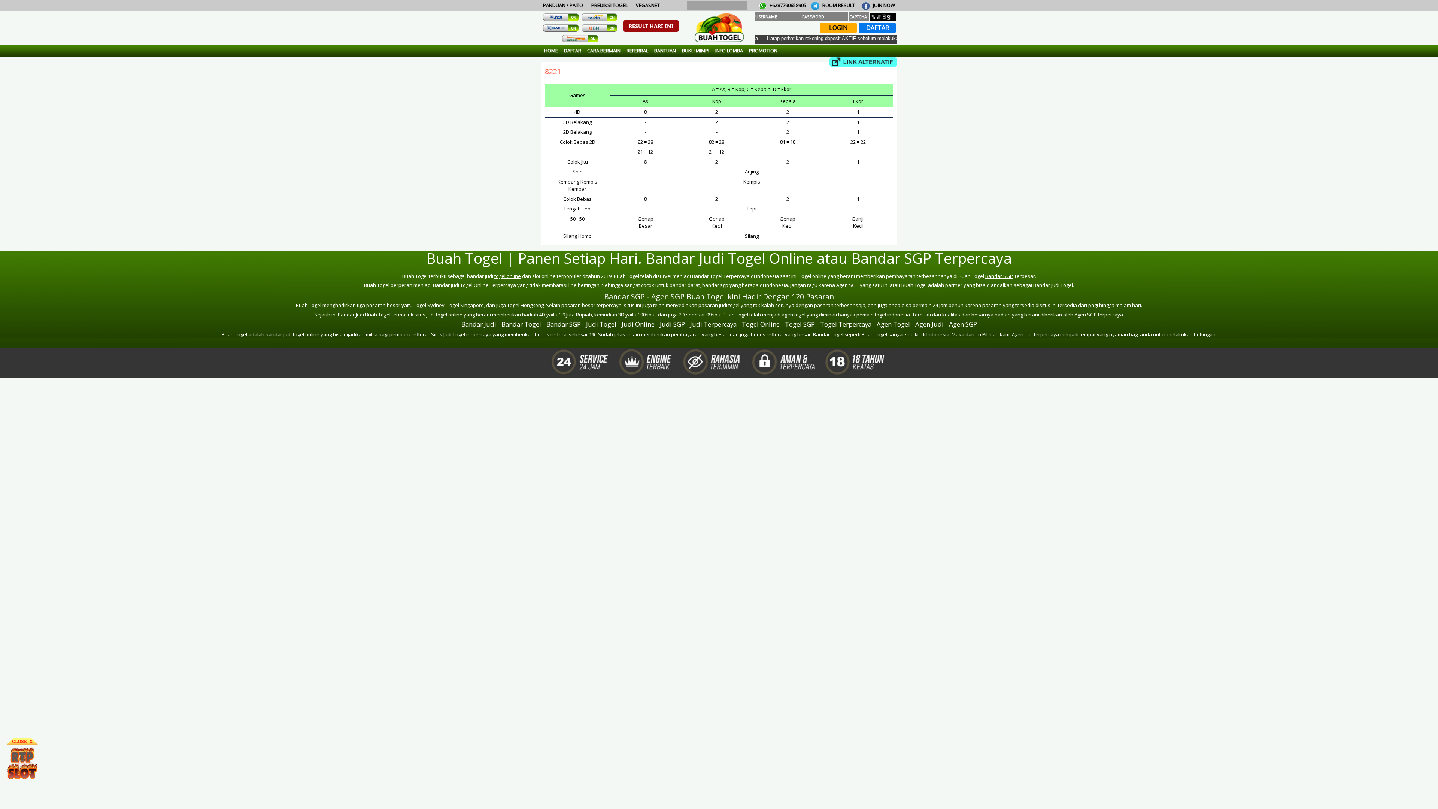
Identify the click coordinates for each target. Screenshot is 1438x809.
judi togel (437, 314)
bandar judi (279, 334)
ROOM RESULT (838, 5)
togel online (507, 276)
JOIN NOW (883, 5)
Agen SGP (1085, 314)
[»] (863, 62)
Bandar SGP (999, 276)
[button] (651, 26)
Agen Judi (1022, 334)
